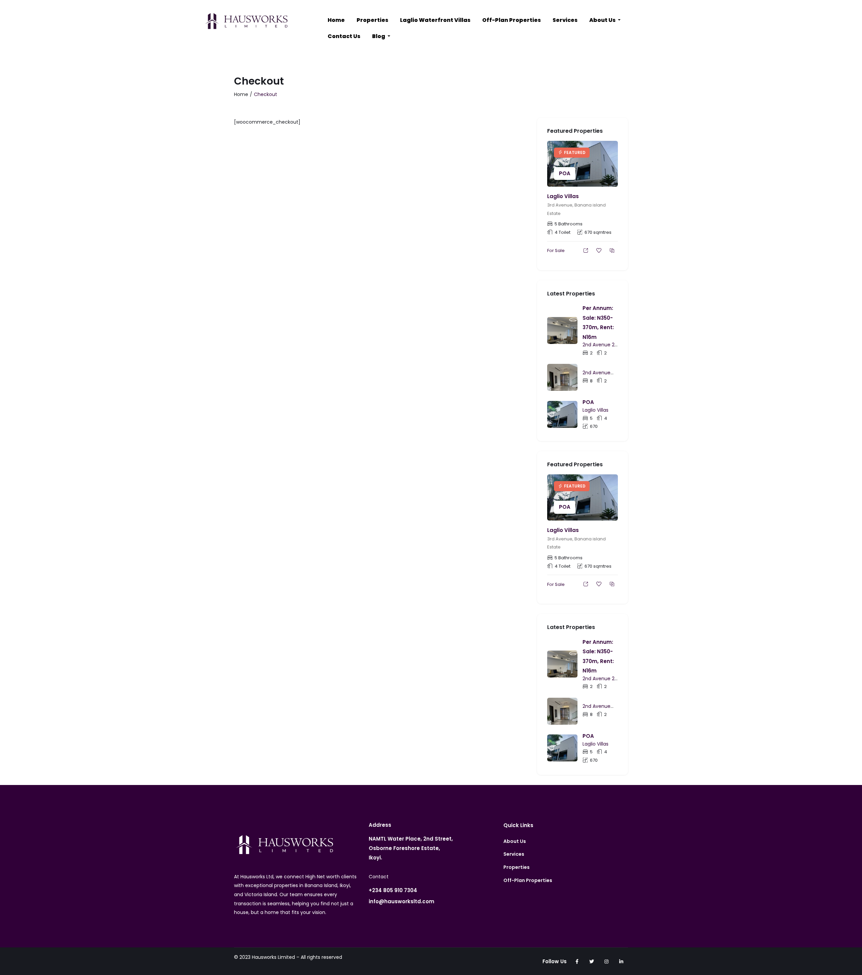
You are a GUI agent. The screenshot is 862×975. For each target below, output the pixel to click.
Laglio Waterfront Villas (435, 20)
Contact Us (344, 36)
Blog (379, 36)
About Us (603, 20)
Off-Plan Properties (511, 20)
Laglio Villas (563, 196)
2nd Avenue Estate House (598, 375)
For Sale (556, 250)
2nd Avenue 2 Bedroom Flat (599, 347)
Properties (372, 20)
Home (336, 20)
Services (565, 20)
